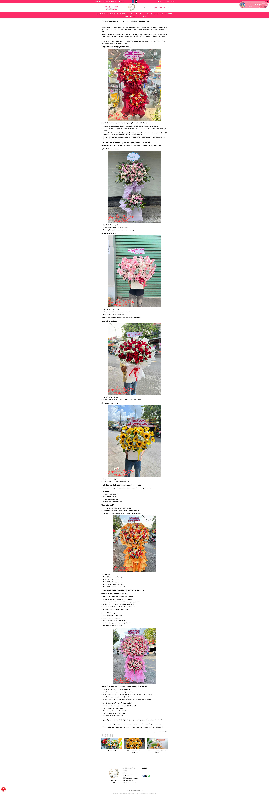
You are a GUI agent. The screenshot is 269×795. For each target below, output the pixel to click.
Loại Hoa (146, 13)
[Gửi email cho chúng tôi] (136, 1)
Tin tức (167, 1)
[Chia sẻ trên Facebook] (103, 735)
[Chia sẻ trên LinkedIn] (113, 735)
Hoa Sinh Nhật (111, 13)
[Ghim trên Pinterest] (110, 735)
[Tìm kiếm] (141, 7)
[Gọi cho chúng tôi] (149, 776)
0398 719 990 (132, 775)
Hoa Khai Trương (101, 13)
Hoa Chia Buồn (121, 13)
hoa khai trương (140, 145)
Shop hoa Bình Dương (139, 16)
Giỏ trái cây (168, 13)
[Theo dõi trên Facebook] (133, 1)
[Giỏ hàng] (144, 7)
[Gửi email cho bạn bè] (108, 735)
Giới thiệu (172, 1)
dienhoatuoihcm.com (116, 615)
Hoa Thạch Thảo (139, 793)
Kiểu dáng (130, 13)
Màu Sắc (153, 13)
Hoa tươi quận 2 (146, 793)
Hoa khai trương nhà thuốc (112, 750)
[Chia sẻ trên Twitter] (105, 735)
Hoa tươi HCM (127, 16)
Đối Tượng (160, 13)
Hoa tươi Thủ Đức (152, 793)
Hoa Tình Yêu (138, 13)
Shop (164, 1)
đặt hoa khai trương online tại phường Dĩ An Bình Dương (126, 317)
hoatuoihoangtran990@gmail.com (130, 778)
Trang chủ (159, 1)
